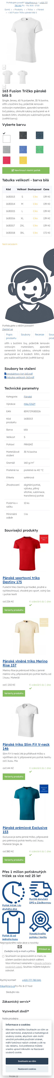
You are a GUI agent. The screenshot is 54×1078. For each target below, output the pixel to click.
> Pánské (40, 9)
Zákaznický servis (15, 1001)
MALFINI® (29, 403)
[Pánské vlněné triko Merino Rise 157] (27, 636)
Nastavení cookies (27, 1069)
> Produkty (18, 9)
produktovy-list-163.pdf (19, 373)
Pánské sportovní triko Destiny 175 (21, 580)
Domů (7, 9)
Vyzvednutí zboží (14, 1011)
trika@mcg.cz (31, 2)
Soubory (25, 334)
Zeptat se (7, 329)
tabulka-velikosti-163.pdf (20, 377)
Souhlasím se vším (27, 1061)
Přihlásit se (44, 949)
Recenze (39, 334)
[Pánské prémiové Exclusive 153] (27, 803)
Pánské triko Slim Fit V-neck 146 (26, 746)
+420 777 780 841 (31, 979)
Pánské (28, 396)
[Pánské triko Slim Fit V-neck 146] (27, 719)
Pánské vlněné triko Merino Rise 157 (25, 663)
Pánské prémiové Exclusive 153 (25, 830)
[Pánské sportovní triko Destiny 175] (27, 553)
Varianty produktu (13, 610)
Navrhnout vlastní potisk (27, 170)
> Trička (29, 9)
